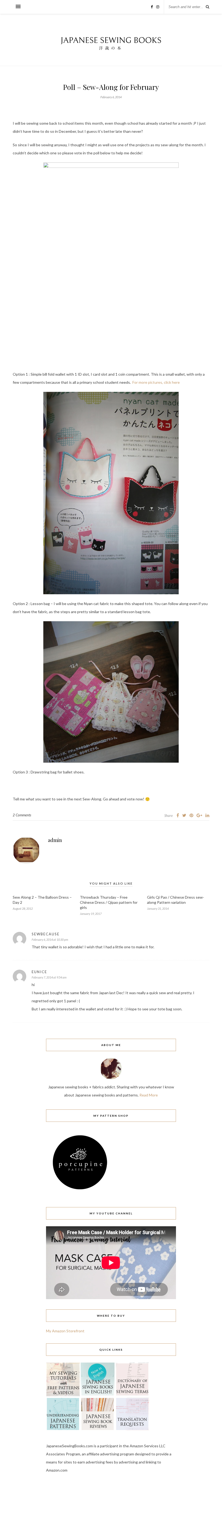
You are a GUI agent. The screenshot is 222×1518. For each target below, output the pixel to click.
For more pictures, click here (156, 382)
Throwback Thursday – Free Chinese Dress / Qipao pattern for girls (109, 902)
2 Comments (22, 815)
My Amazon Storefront (65, 1331)
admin (55, 840)
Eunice (39, 972)
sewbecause (46, 934)
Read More (148, 1095)
